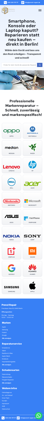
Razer (32, 153)
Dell (11, 188)
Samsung (11, 291)
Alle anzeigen (6, 338)
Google (12, 274)
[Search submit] (39, 65)
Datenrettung (6, 374)
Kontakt (4, 401)
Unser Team (5, 398)
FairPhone (32, 222)
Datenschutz (6, 409)
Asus (11, 222)
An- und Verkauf (7, 395)
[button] (38, 415)
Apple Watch (6, 356)
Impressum (5, 403)
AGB (3, 406)
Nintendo (11, 205)
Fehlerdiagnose (7, 392)
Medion (11, 153)
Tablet (4, 351)
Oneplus (11, 257)
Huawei (32, 274)
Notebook (5, 359)
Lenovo (11, 171)
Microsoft (32, 205)
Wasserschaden (7, 377)
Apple (32, 291)
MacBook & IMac (7, 353)
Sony (32, 240)
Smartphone (6, 348)
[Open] (39, 10)
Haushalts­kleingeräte (8, 362)
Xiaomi (32, 257)
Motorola (32, 136)
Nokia (11, 240)
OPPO (11, 136)
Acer (32, 188)
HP (32, 171)
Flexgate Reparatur (8, 380)
